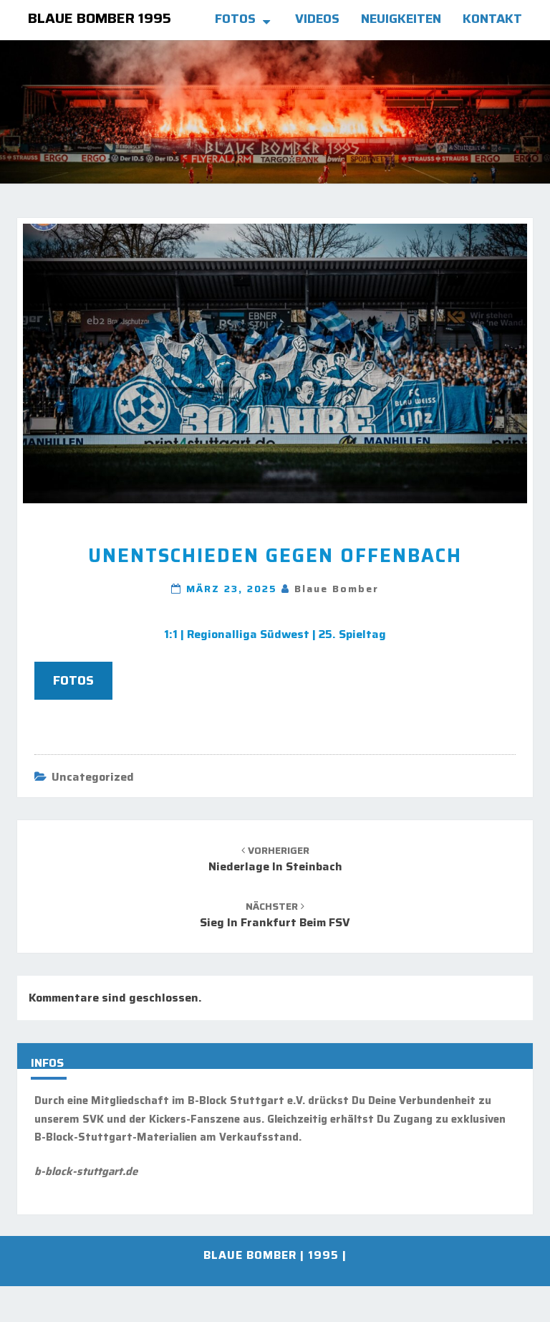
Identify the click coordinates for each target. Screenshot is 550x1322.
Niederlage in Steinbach (275, 858)
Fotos (235, 19)
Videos (317, 19)
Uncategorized (93, 777)
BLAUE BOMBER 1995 (99, 17)
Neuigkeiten (401, 19)
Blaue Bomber (336, 588)
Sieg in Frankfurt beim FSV (275, 914)
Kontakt (492, 19)
